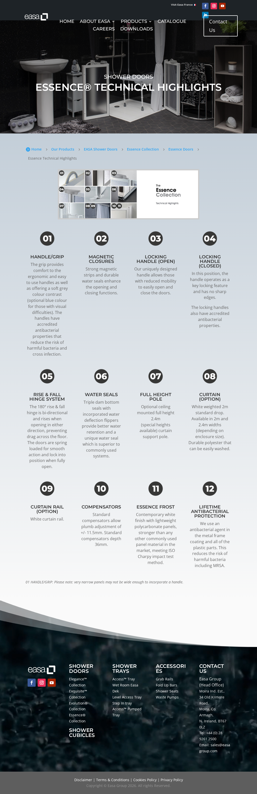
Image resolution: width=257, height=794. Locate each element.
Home (66, 22)
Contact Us (218, 25)
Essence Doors (180, 149)
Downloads (136, 29)
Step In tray (122, 703)
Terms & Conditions (112, 779)
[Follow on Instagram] (214, 6)
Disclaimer (83, 779)
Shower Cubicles (82, 732)
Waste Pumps (167, 697)
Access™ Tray (123, 679)
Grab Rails (164, 679)
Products (134, 22)
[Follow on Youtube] (222, 6)
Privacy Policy (172, 779)
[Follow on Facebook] (205, 6)
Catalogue (172, 22)
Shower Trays (124, 668)
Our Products (62, 149)
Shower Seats (167, 691)
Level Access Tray (127, 697)
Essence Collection (143, 149)
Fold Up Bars (166, 685)
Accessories (171, 668)
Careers (104, 29)
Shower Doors (81, 668)
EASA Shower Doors (100, 149)
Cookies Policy (145, 779)
